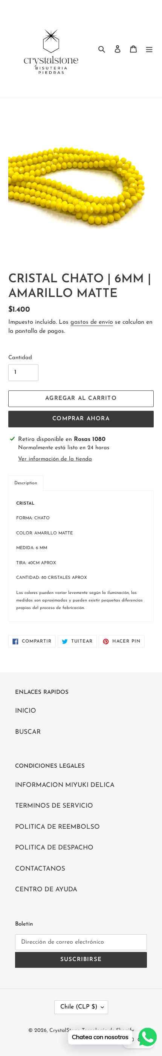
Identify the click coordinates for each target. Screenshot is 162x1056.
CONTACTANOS (40, 869)
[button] (25, 483)
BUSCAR (28, 732)
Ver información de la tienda (55, 459)
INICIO (25, 711)
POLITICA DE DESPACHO (54, 848)
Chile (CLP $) (78, 1007)
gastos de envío (91, 322)
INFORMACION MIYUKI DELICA (65, 785)
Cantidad (20, 358)
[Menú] (149, 48)
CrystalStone (64, 1030)
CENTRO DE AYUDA (46, 889)
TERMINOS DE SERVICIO (54, 806)
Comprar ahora (81, 419)
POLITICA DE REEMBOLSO (57, 827)
